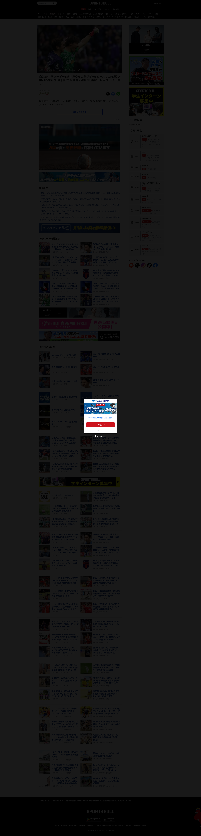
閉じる (100, 430)
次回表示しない (100, 436)
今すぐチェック (100, 425)
